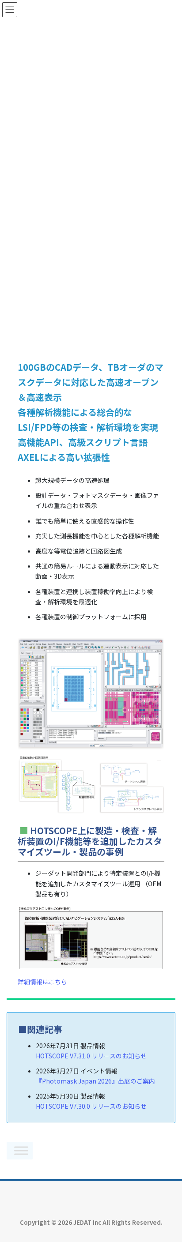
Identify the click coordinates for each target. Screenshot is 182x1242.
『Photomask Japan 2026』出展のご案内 (95, 1080)
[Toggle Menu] (21, 1150)
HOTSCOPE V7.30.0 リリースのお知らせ (91, 1106)
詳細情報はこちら (42, 981)
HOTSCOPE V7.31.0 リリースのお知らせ (91, 1055)
